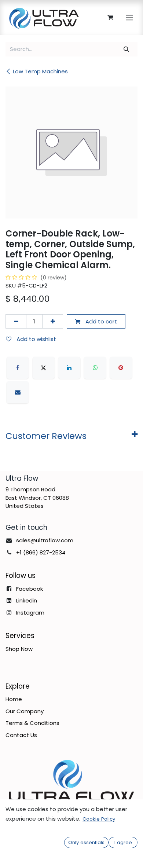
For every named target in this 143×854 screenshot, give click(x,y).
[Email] (18, 392)
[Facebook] (18, 368)
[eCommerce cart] (110, 17)
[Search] (126, 49)
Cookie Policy (98, 818)
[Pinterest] (121, 368)
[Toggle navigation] (129, 17)
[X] (44, 368)
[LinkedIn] (69, 368)
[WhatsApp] (95, 368)
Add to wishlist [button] (35, 339)
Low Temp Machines (40, 71)
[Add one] (52, 321)
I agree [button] (123, 842)
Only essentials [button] (86, 842)
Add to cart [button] (100, 321)
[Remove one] (16, 321)
